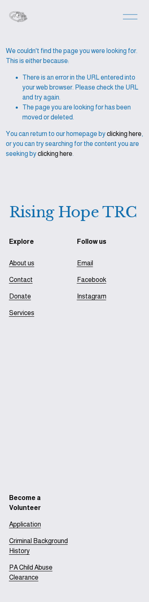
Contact (21, 279)
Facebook (91, 279)
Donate (20, 296)
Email (85, 263)
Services (21, 312)
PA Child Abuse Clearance (31, 572)
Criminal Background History (38, 545)
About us (21, 263)
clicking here (124, 133)
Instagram (91, 296)
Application (25, 524)
